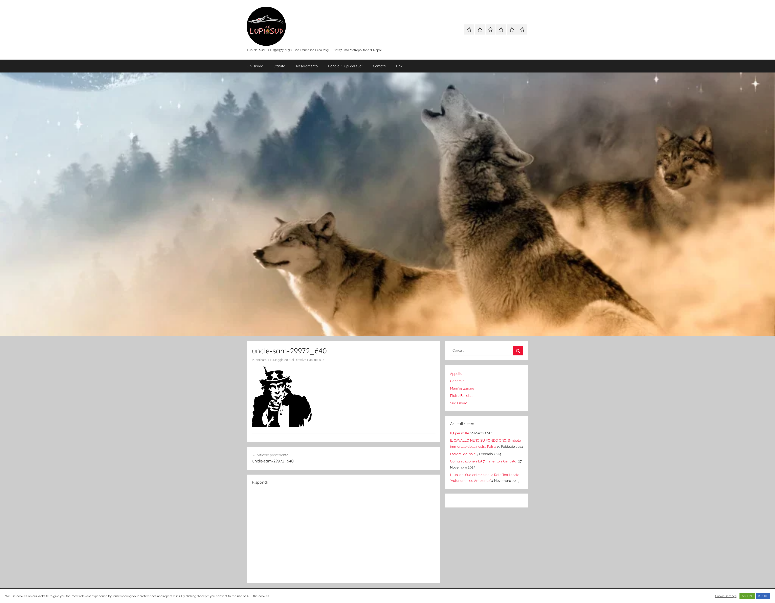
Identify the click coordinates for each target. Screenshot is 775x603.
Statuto (279, 66)
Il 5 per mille (459, 433)
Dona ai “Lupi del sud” (345, 66)
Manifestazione (462, 388)
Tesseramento (306, 66)
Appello (456, 374)
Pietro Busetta (461, 396)
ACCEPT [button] (747, 596)
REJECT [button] (763, 596)
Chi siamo (255, 66)
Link (399, 66)
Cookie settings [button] (725, 596)
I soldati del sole (463, 454)
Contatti (379, 66)
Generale (457, 381)
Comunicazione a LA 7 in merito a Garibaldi (483, 461)
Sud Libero (458, 403)
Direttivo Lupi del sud (309, 360)
